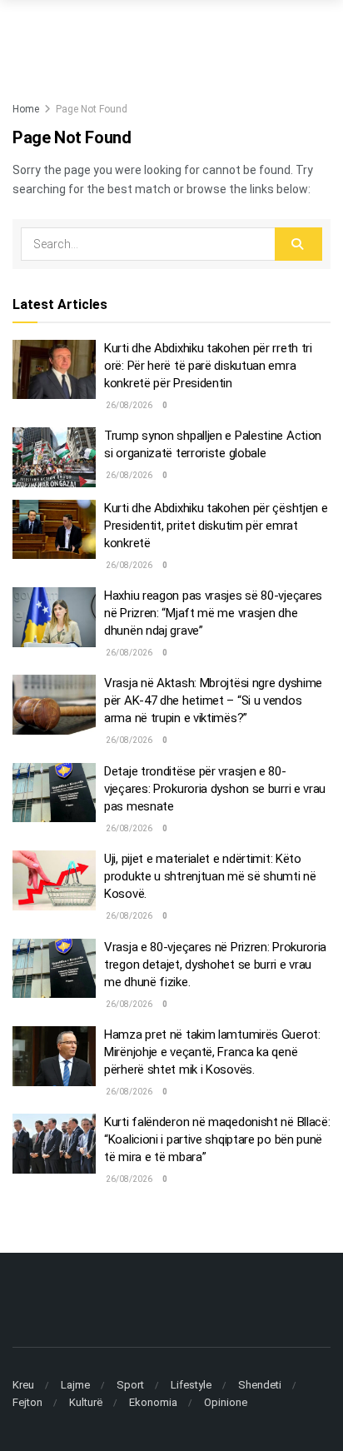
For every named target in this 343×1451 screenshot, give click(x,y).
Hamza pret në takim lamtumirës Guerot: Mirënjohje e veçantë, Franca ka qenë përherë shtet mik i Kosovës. (212, 1052)
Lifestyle (191, 1385)
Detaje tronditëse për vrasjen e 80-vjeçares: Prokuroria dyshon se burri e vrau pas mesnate (215, 789)
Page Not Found (91, 109)
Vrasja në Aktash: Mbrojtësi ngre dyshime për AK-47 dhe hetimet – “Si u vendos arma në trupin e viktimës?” (213, 701)
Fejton (27, 1402)
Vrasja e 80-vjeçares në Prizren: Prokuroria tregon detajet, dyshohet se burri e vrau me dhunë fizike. (215, 965)
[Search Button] (298, 244)
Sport (130, 1385)
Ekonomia (153, 1402)
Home (25, 109)
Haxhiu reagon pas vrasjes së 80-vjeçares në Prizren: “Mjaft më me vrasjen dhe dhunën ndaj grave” (213, 613)
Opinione (225, 1402)
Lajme (75, 1385)
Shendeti (259, 1385)
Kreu (23, 1385)
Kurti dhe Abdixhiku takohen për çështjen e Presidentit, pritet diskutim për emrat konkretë (215, 526)
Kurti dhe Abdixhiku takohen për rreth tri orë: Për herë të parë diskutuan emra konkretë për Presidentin (208, 366)
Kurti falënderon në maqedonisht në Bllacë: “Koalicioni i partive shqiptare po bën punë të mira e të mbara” (217, 1139)
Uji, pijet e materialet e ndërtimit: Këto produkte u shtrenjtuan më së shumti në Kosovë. (210, 876)
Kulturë (85, 1402)
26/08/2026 (128, 405)
